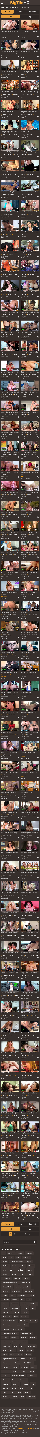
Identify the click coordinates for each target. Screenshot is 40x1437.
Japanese (6, 1329)
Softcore (5, 1380)
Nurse (12, 1354)
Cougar (26, 1278)
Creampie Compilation (10, 1283)
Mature (24, 1342)
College (30, 1274)
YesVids (3, 1059)
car (37, 955)
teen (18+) (24, 534)
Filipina (5, 1304)
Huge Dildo (6, 1325)
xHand (22, 958)
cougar (23, 34)
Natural (29, 1350)
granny (10, 575)
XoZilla (23, 97)
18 (3, 1253)
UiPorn (23, 438)
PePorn (3, 37)
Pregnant (15, 1367)
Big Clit (29, 1261)
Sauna (32, 1371)
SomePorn (4, 638)
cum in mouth (12, 695)
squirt (15, 514)
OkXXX (22, 318)
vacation (28, 374)
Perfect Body (7, 1363)
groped (35, 615)
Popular (7, 12)
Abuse (37, 1433)
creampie (11, 735)
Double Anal (16, 1291)
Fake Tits (6, 1299)
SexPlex (3, 598)
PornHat (23, 37)
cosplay (15, 1015)
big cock (4, 334)
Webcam (14, 1397)
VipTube (3, 218)
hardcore (24, 595)
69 (22, 454)
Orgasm (28, 1354)
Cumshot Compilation (22, 1287)
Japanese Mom (18, 1329)
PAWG (34, 374)
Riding (5, 1371)
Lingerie (32, 1337)
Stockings (6, 1384)
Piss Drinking (28, 1363)
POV (35, 114)
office (14, 1055)
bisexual (26, 454)
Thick (4, 1392)
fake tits (33, 454)
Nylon (20, 1354)
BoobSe (23, 398)
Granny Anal (6, 1316)
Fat (22, 1299)
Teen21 (23, 178)
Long (29, 17)
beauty (23, 314)
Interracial (17, 1325)
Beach (5, 1261)
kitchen (29, 795)
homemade (31, 274)
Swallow (5, 1388)
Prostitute (24, 1367)
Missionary (31, 1346)
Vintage (26, 1392)
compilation (11, 194)
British (12, 1270)
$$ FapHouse (5, 258)
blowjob (10, 54)
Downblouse (28, 1291)
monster (29, 494)
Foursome (14, 1304)
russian (34, 1175)
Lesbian (23, 1337)
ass (22, 474)
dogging (30, 1115)
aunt (28, 34)
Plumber (5, 1367)
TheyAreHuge (5, 77)
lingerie (4, 134)
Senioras (23, 137)
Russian (23, 1371)
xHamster (23, 278)
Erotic (12, 1295)
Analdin (23, 77)
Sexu (2, 298)
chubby (23, 394)
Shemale (5, 1375)
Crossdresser (25, 1283)
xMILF (22, 518)
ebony (3, 935)
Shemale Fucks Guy (18, 1375)
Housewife (32, 1321)
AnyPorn (3, 158)
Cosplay (17, 1278)
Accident (11, 1253)
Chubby (14, 1274)
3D (35, 1115)
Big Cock (6, 1266)
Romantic (14, 1371)
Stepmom (23, 1380)
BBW (22, 74)
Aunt (4, 1257)
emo (28, 1215)
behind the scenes (26, 995)
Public (33, 1367)
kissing (4, 414)
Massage (15, 1342)
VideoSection (5, 538)
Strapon (25, 1384)
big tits (10, 74)
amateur (4, 54)
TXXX (2, 238)
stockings (10, 34)
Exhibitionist (22, 1295)
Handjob (24, 1316)
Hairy (16, 1316)
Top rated (32, 12)
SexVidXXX (4, 178)
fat (8, 494)
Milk (22, 1346)
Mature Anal (6, 1346)
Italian (26, 1325)
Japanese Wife (26, 1333)
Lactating (14, 1337)
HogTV (3, 117)
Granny (25, 1312)
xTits (22, 458)
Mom (4, 1350)
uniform (9, 554)
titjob (9, 1015)
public (9, 94)
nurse (3, 234)
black (15, 935)
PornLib (23, 418)
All (11, 17)
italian (16, 1155)
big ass (30, 214)
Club (22, 1274)
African (20, 1253)
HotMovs (23, 198)
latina (16, 995)
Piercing (17, 1363)
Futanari (5, 1308)
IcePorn (3, 978)
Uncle (19, 1392)
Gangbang (15, 1308)
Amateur (29, 1253)
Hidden (22, 1321)
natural (4, 154)
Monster (21, 1350)
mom (3, 34)
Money (12, 1350)
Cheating (5, 1274)
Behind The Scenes (17, 1261)
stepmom (30, 174)
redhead (29, 114)
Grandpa (16, 1312)
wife (16, 54)
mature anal (5, 675)
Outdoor (22, 1359)
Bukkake (20, 1270)
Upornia (3, 478)
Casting (29, 1270)
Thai (30, 1388)
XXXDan (3, 97)
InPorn (23, 57)
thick (22, 735)
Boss (4, 1270)
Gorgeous (6, 1312)
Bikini (23, 1266)
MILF (15, 274)
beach (29, 434)
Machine (5, 1342)
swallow (4, 254)
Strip (33, 1384)
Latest (20, 12)
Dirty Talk (6, 1291)
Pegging (31, 1359)
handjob (23, 54)
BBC (11, 1257)
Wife (22, 1397)
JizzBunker (4, 278)
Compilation (7, 1278)
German (24, 1308)
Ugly (11, 1392)
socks (16, 154)
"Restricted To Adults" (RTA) (25, 1429)
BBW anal (26, 1257)
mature (23, 94)
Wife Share (31, 1397)
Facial (32, 1295)
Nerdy (5, 1354)
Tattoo (14, 1388)
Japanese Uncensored (10, 1333)
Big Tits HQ (20, 3)
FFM (15, 815)
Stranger (16, 1384)
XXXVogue (24, 258)
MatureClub (4, 57)
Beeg (22, 117)
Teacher (22, 1388)
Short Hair (32, 1375)
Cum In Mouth (7, 1287)
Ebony (5, 1295)
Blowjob (31, 1266)
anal (15, 554)
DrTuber (3, 137)
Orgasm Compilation (9, 1359)
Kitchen (5, 1337)
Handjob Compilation (9, 1321)
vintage (4, 354)
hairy (15, 414)
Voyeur (5, 1397)
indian (3, 835)
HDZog (23, 158)
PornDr (23, 598)
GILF (32, 1308)
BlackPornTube (25, 478)
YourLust (23, 678)
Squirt (14, 1380)
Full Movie (33, 1304)
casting (23, 835)
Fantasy (14, 1299)
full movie (5, 1215)
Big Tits (14, 1266)
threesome (31, 354)
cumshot (4, 1195)
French (24, 1304)
